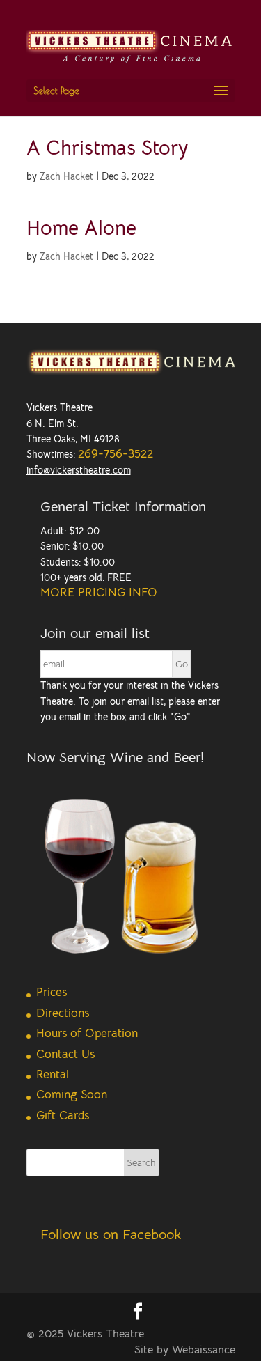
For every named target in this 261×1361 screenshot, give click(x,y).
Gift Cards (62, 1115)
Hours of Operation (87, 1033)
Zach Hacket (66, 176)
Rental (52, 1074)
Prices (51, 992)
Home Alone (81, 227)
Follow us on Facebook (110, 1234)
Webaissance (203, 1350)
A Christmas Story (107, 147)
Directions (62, 1013)
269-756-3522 (115, 453)
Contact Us (65, 1054)
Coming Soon (71, 1094)
